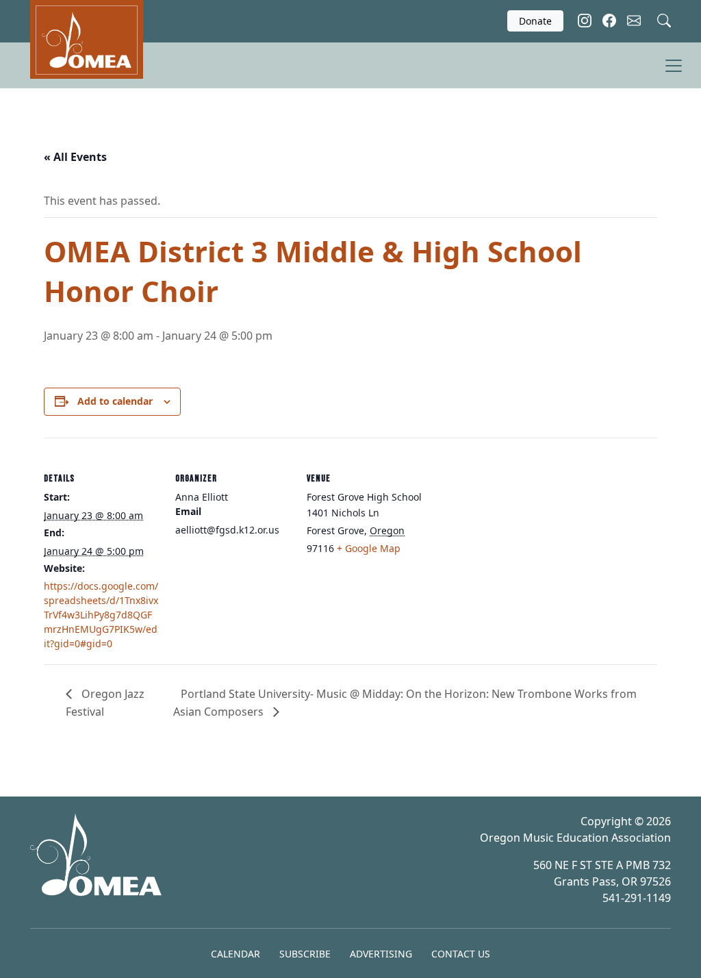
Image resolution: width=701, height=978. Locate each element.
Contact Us (460, 953)
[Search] (664, 19)
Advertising (381, 953)
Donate (535, 20)
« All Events (75, 156)
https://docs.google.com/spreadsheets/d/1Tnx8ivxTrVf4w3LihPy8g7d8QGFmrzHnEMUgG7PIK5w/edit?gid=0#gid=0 (101, 614)
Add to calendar (115, 401)
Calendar (235, 953)
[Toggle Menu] (673, 65)
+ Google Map (368, 548)
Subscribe (305, 953)
